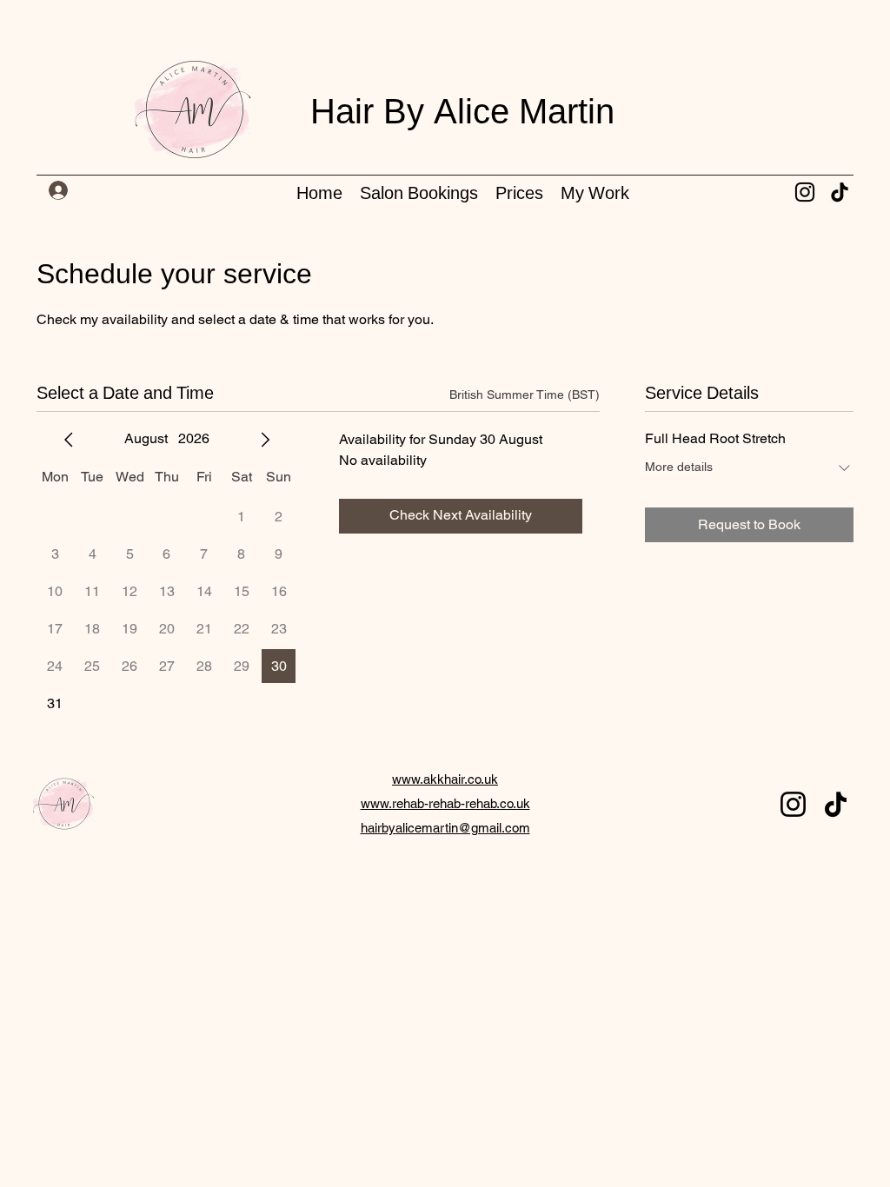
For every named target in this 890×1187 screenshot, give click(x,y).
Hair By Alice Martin (462, 114)
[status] (524, 395)
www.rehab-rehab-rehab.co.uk (445, 803)
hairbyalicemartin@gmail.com (445, 827)
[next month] (265, 439)
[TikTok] (840, 192)
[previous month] (68, 439)
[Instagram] (805, 192)
